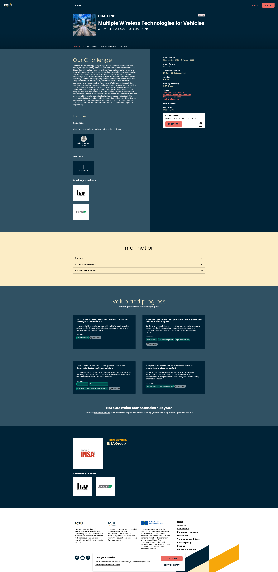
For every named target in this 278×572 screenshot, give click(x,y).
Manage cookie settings (107, 564)
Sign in (255, 5)
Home (180, 521)
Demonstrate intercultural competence (160, 386)
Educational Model (186, 549)
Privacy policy (184, 542)
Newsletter (182, 535)
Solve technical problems (98, 384)
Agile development (182, 340)
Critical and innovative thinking (177, 95)
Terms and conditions (188, 539)
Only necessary (172, 565)
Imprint (181, 546)
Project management (166, 340)
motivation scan (102, 412)
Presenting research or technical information (92, 388)
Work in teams (151, 340)
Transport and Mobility (173, 93)
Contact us (183, 528)
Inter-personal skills (172, 97)
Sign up (268, 5)
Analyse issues (82, 384)
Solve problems (82, 337)
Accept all (171, 558)
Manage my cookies (187, 532)
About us (181, 525)
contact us (174, 124)
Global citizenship (171, 99)
